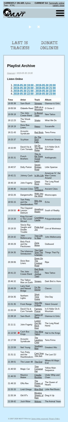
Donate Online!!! (49, 45)
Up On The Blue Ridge (38, 148)
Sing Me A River (38, 304)
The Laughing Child (38, 340)
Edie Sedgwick (38, 188)
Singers (37, 281)
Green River (37, 182)
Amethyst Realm (38, 210)
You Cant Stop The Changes (38, 252)
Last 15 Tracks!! (20, 45)
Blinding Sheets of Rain (38, 395)
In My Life (39, 175)
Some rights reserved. (39, 419)
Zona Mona (37, 244)
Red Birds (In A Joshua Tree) (38, 273)
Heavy (37, 126)
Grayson (11, 73)
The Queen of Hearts (38, 383)
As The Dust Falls (37, 139)
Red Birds (38, 132)
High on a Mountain (38, 108)
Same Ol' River (38, 316)
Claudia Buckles (38, 376)
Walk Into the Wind (38, 194)
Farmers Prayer (38, 310)
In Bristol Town (38, 114)
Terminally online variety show (56, 4)
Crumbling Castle (39, 219)
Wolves (37, 401)
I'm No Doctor (37, 288)
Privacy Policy (54, 419)
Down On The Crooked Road (38, 262)
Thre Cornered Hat (38, 369)
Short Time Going (37, 296)
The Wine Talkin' (38, 333)
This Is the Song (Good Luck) (38, 157)
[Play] (30, 26)
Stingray (38, 103)
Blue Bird (38, 389)
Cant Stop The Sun (39, 354)
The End (38, 362)
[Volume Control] (39, 26)
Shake (37, 120)
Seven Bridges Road (37, 167)
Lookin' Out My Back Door (37, 324)
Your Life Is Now (38, 236)
